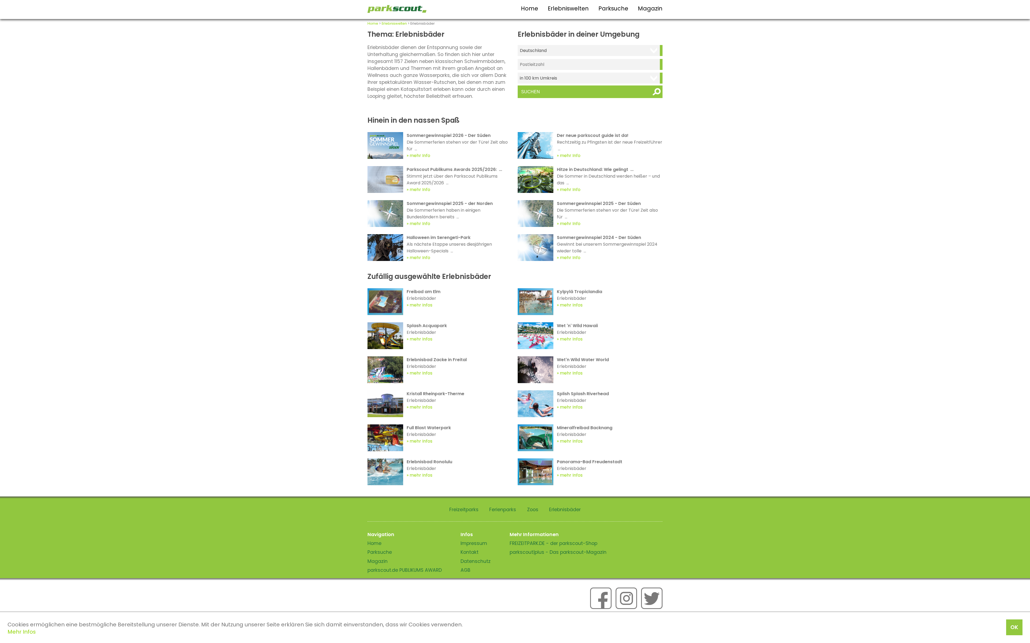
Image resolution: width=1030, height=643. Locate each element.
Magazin (650, 8)
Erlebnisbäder (565, 509)
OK (1014, 627)
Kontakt (470, 552)
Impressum (474, 543)
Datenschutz (476, 561)
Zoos (532, 509)
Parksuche (613, 8)
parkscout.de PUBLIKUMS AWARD (404, 570)
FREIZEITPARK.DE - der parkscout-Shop (553, 543)
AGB (465, 570)
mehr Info (420, 155)
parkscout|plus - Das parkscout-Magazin (558, 552)
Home (529, 8)
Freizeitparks (464, 509)
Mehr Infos (22, 631)
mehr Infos (421, 305)
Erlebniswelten (568, 8)
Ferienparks (502, 509)
